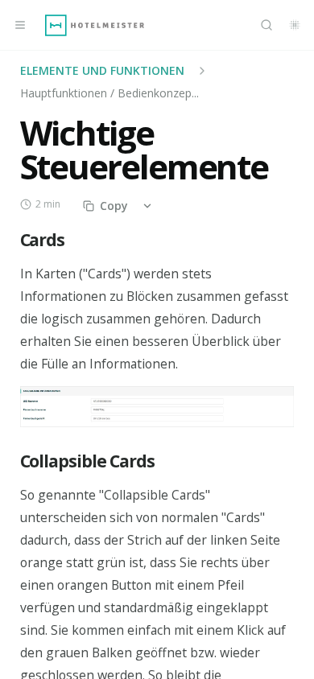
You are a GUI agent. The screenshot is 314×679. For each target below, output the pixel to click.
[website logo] (94, 25)
